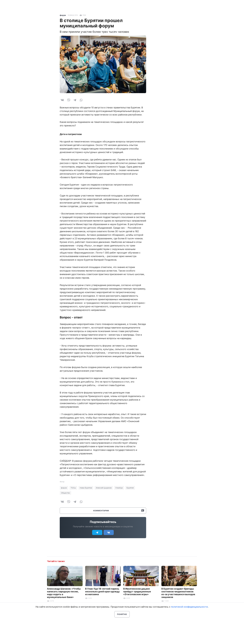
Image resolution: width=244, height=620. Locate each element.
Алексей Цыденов (104, 488)
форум (63, 15)
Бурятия (130, 488)
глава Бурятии (86, 488)
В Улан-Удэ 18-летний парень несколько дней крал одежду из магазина (102, 591)
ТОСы (73, 488)
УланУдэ (119, 488)
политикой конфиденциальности (189, 606)
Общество (65, 493)
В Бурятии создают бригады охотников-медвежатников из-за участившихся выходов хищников (178, 592)
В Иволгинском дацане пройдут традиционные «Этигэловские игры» (137, 591)
